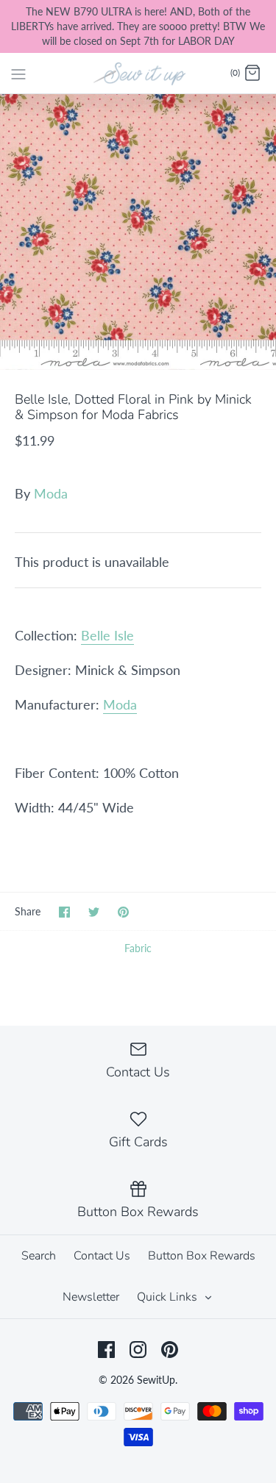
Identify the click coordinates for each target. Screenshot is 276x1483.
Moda (51, 493)
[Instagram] (138, 1349)
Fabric (138, 948)
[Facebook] (106, 1349)
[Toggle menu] (18, 72)
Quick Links (168, 1297)
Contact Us (102, 1256)
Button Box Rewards (201, 1256)
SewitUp (156, 1379)
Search (38, 1256)
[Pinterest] (169, 1349)
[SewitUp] (138, 72)
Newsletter (91, 1297)
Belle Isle (107, 635)
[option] (138, 232)
